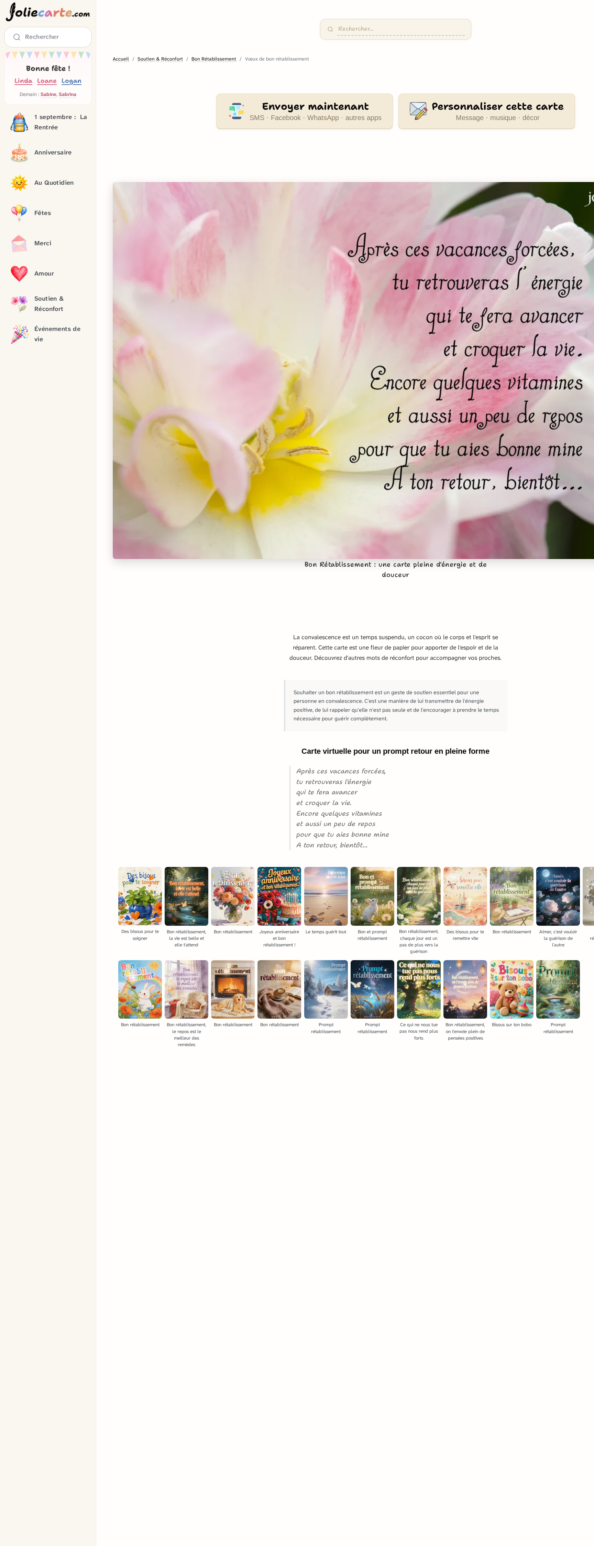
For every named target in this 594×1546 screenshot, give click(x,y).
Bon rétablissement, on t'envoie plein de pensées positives (465, 1031)
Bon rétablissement (233, 932)
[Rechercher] (330, 29)
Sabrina (67, 95)
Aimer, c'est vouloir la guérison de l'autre (558, 938)
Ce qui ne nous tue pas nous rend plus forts (418, 1031)
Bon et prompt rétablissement (372, 935)
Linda (23, 80)
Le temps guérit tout (326, 932)
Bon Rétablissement (213, 59)
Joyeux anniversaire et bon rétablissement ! (279, 938)
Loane (47, 80)
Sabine (48, 95)
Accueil (121, 59)
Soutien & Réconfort (160, 59)
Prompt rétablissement (326, 1028)
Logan (71, 80)
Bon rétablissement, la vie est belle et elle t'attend (186, 938)
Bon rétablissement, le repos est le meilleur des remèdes (186, 1034)
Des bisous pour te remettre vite (465, 935)
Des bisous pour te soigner (140, 934)
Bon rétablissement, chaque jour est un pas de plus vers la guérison (419, 941)
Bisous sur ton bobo (511, 1025)
